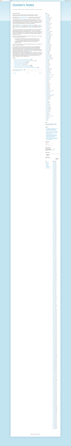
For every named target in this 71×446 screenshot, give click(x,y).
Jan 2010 (54, 346)
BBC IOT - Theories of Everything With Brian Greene (22, 59)
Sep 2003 (54, 426)
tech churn (47, 107)
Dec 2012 (54, 309)
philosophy (47, 84)
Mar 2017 (54, 256)
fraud (47, 53)
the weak (47, 109)
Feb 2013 (54, 307)
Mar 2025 (54, 177)
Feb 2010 (54, 345)
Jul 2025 (54, 174)
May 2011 (54, 329)
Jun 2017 (54, 254)
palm (47, 82)
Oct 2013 (54, 298)
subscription (48, 106)
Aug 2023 (54, 193)
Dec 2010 (54, 334)
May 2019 (54, 233)
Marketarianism (48, 23)
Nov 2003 (54, 424)
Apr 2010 (54, 343)
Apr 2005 (54, 406)
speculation (47, 104)
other (47, 81)
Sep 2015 (54, 275)
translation (47, 111)
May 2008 (54, 367)
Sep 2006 (54, 388)
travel (47, 112)
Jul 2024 (54, 184)
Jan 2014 (54, 295)
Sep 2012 (54, 312)
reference (47, 92)
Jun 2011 (54, 328)
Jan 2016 (54, 271)
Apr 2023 (54, 197)
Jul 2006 (54, 390)
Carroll (23, 25)
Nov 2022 (54, 200)
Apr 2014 (54, 292)
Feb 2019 (54, 235)
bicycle (47, 29)
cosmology (16, 70)
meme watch (48, 72)
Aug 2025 (54, 173)
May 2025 (54, 176)
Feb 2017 (54, 257)
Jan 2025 (54, 178)
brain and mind (48, 31)
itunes (47, 67)
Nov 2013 (54, 297)
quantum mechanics (49, 90)
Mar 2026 (54, 165)
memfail (47, 73)
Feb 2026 (54, 166)
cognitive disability (48, 34)
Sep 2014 (54, 287)
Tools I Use (47, 25)
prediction (47, 88)
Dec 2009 (54, 347)
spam (47, 103)
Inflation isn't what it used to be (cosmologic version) (22, 66)
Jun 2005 (54, 404)
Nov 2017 (54, 249)
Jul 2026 (54, 162)
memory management (49, 74)
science (19, 70)
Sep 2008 (54, 363)
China (47, 15)
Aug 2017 (54, 252)
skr (46, 100)
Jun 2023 (54, 195)
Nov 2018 (54, 237)
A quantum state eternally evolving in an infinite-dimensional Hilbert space (25, 67)
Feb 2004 (54, 421)
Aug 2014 (54, 288)
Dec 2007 (54, 372)
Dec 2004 (54, 410)
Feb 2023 (54, 199)
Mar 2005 (54, 407)
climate (47, 33)
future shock (48, 54)
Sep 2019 (54, 231)
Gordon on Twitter (47, 165)
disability (47, 46)
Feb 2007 (54, 383)
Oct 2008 (54, 362)
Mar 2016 (54, 269)
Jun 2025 (54, 175)
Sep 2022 (54, 202)
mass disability (48, 69)
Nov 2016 (54, 260)
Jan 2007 (54, 384)
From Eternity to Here (30, 25)
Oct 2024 (54, 181)
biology (47, 30)
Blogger (39, 434)
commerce (47, 35)
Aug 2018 (54, 240)
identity (47, 63)
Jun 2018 (54, 241)
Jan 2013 (54, 308)
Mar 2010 (54, 344)
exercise (47, 51)
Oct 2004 (54, 412)
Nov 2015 (54, 273)
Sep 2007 (54, 375)
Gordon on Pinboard (47, 163)
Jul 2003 (54, 428)
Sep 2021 (54, 211)
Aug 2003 (54, 427)
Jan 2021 (54, 217)
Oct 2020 (54, 220)
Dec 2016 (54, 259)
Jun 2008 (54, 366)
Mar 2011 (54, 331)
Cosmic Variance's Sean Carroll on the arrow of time (22, 65)
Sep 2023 (54, 192)
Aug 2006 (54, 389)
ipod (46, 66)
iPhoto (47, 62)
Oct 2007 (54, 374)
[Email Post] (24, 69)
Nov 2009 (54, 348)
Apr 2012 (54, 317)
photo (47, 85)
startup (47, 105)
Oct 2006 (54, 387)
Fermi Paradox (48, 17)
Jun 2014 (54, 290)
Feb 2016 (54, 270)
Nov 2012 (54, 310)
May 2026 (54, 164)
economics (47, 47)
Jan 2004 (54, 422)
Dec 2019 (54, 230)
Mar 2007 (54, 382)
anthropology (48, 27)
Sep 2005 (54, 401)
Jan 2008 (54, 371)
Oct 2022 (54, 201)
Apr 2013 (54, 305)
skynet (47, 101)
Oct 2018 (54, 238)
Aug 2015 (54, 276)
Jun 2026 (54, 163)
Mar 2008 (54, 369)
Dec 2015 (54, 272)
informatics (47, 64)
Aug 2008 (54, 364)
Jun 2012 (54, 315)
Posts (47, 143)
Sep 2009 (54, 350)
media (47, 70)
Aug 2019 (54, 232)
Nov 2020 (54, 219)
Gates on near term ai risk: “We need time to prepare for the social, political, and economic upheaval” (52, 133)
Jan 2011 (54, 333)
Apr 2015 (54, 279)
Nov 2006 (54, 386)
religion (47, 93)
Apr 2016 (54, 268)
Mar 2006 (54, 394)
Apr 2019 (54, 234)
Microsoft (47, 24)
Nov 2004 (54, 411)
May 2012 (54, 316)
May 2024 (54, 185)
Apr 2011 (54, 330)
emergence (47, 49)
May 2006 (54, 392)
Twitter (47, 26)
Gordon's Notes (23, 5)
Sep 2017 (54, 251)
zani (46, 120)
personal (47, 83)
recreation (47, 91)
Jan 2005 (54, 409)
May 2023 (54, 196)
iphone (47, 65)
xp (46, 119)
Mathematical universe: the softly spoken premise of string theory (24, 60)
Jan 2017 (54, 258)
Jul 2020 (54, 223)
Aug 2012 (54, 313)
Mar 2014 (54, 293)
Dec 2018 (54, 236)
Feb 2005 (54, 408)
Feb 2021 (54, 216)
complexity (47, 36)
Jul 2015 (54, 277)
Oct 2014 (54, 286)
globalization (48, 55)
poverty (47, 87)
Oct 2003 (54, 425)
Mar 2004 (54, 420)
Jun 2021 (54, 213)
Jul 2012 (54, 314)
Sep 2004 (54, 413)
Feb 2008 (54, 370)
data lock (47, 43)
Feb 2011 (54, 332)
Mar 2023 (54, 198)
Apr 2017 (54, 255)
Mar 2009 (54, 356)
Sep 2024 (54, 182)
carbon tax (47, 32)
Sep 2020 (54, 221)
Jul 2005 (54, 403)
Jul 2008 (54, 365)
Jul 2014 (54, 289)
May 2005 (54, 405)
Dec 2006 (54, 385)
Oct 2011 (54, 324)
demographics (48, 45)
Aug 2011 (54, 326)
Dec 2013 (54, 296)
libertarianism (48, 68)
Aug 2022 (54, 203)
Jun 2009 (54, 353)
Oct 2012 (54, 311)
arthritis (47, 28)
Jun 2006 (54, 391)
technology (47, 108)
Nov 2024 (54, 180)
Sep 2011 (54, 325)
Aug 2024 (54, 183)
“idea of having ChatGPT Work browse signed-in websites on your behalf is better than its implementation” (52, 139)
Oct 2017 (54, 250)
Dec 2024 (54, 179)
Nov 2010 (54, 335)
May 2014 (54, 291)
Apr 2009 (54, 355)
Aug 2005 (54, 402)
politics (47, 86)
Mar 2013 (54, 306)
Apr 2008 (54, 368)
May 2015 (54, 278)
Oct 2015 (54, 274)
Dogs (47, 16)
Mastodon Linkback (54, 124)
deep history (48, 44)
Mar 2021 (54, 215)
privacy (47, 89)
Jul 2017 (54, 253)
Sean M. (20, 25)
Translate (52, 150)
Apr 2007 (54, 381)
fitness (47, 52)
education (47, 48)
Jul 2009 (54, 352)
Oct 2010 (54, 336)
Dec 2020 (54, 218)
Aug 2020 (54, 222)
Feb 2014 (54, 294)
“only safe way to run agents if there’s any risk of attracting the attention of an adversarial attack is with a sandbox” (52, 129)
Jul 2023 (54, 194)
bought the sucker (30, 50)
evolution (47, 50)
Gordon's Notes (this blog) (48, 166)
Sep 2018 (54, 239)
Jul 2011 (54, 327)
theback (47, 110)
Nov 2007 (54, 373)
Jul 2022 (54, 204)
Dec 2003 (54, 423)
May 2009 (54, 354)
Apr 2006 (54, 393)
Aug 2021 (54, 212)
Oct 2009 (54, 349)
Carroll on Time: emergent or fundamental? (20, 61)
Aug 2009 (54, 351)
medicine (47, 71)
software (47, 102)
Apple (47, 14)
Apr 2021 (54, 214)
